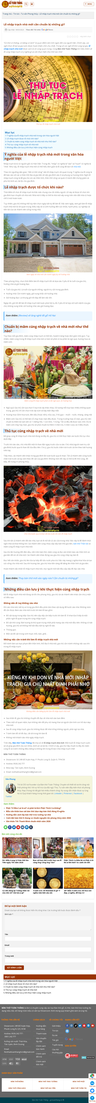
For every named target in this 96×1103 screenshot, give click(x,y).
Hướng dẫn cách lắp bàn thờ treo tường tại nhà (28, 814)
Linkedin (58, 793)
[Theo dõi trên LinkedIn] (88, 1026)
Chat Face (92, 1093)
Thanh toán (41, 1033)
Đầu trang (92, 1101)
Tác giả (55, 1040)
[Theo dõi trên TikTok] (76, 1026)
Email (7, 945)
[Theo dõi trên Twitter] (80, 1026)
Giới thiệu (56, 1026)
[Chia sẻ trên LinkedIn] (27, 827)
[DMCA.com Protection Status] (88, 1057)
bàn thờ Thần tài (80, 543)
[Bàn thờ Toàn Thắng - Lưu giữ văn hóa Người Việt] (12, 4)
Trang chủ (7, 14)
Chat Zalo (92, 1086)
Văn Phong (10, 779)
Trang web (9, 956)
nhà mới (77, 166)
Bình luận (9, 914)
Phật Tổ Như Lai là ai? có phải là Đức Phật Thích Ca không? (33, 808)
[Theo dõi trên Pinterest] (84, 1026)
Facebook (78, 793)
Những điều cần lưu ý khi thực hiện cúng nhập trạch (28, 992)
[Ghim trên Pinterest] (18, 827)
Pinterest (68, 793)
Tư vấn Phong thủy (29, 14)
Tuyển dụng (57, 1045)
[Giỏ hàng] (32, 4)
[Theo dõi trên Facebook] (67, 1026)
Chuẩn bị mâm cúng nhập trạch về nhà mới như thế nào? (30, 987)
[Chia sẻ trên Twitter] (14, 827)
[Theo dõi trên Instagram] (71, 1026)
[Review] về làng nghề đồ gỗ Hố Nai (36, 315)
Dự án (54, 1035)
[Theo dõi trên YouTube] (93, 1026)
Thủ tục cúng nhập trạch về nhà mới (21, 990)
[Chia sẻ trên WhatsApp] (5, 827)
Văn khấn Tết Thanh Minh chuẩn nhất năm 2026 (28, 821)
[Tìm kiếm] (26, 4)
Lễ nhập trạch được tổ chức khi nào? (21, 984)
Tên (6, 934)
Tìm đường (92, 1079)
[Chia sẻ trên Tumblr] (31, 827)
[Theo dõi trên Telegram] (67, 1031)
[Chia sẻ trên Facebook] (10, 827)
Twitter (9, 796)
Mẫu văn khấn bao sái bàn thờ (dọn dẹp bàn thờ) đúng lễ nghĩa (35, 811)
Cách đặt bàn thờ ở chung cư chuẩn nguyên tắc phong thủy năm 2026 (38, 818)
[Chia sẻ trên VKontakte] (22, 827)
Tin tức (16, 14)
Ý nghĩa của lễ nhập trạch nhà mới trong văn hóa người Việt (31, 981)
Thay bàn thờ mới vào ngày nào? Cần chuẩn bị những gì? (48, 578)
